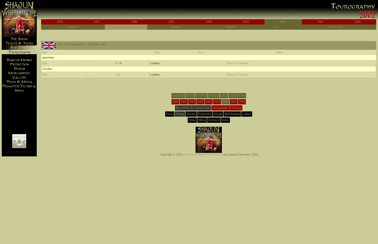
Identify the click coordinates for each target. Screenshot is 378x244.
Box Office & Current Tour (193, 107)
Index (225, 120)
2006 (134, 21)
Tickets (179, 114)
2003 (246, 21)
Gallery (246, 114)
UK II (126, 27)
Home (192, 120)
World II (176, 27)
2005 (171, 21)
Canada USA (335, 27)
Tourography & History (227, 107)
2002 (283, 21)
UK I (276, 27)
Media (202, 120)
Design (218, 114)
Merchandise (232, 114)
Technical (214, 120)
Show (169, 114)
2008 (60, 21)
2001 (320, 21)
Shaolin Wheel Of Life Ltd (202, 154)
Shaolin (191, 114)
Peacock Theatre (237, 63)
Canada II (73, 27)
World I (231, 27)
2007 (97, 21)
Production (205, 114)
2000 (358, 21)
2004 (209, 21)
